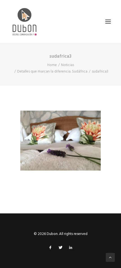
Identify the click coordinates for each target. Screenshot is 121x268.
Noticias (67, 65)
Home (52, 65)
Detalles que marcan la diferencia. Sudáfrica (52, 71)
